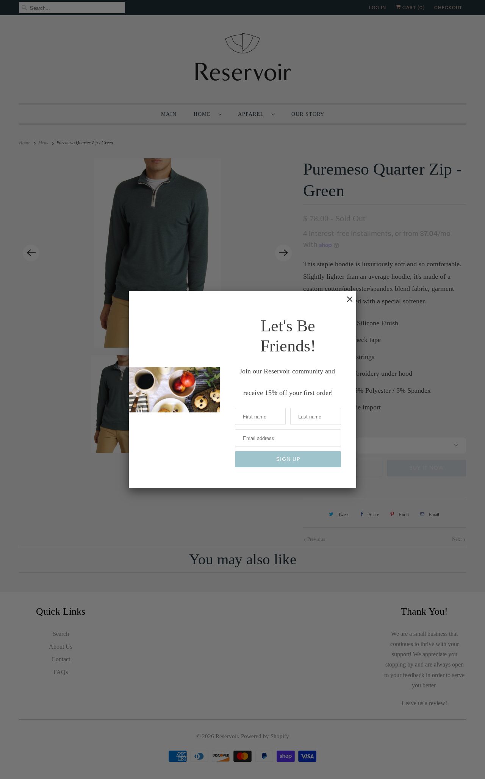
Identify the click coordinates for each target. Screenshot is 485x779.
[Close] (346, 303)
